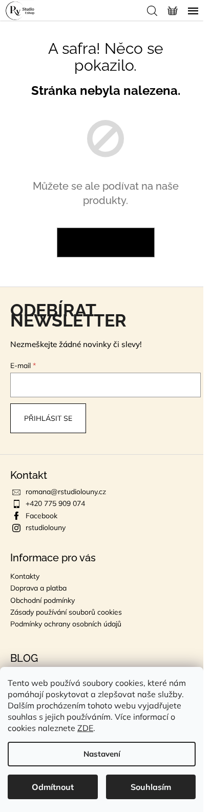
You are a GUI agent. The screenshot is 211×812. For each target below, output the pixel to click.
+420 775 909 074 (55, 503)
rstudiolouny (46, 527)
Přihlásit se (48, 418)
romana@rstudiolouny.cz (66, 491)
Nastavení (101, 754)
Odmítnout (53, 787)
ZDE (85, 728)
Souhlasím (151, 787)
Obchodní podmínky (42, 600)
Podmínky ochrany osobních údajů (65, 623)
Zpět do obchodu (106, 242)
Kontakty (24, 576)
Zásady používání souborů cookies (66, 612)
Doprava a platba (38, 588)
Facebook (41, 515)
